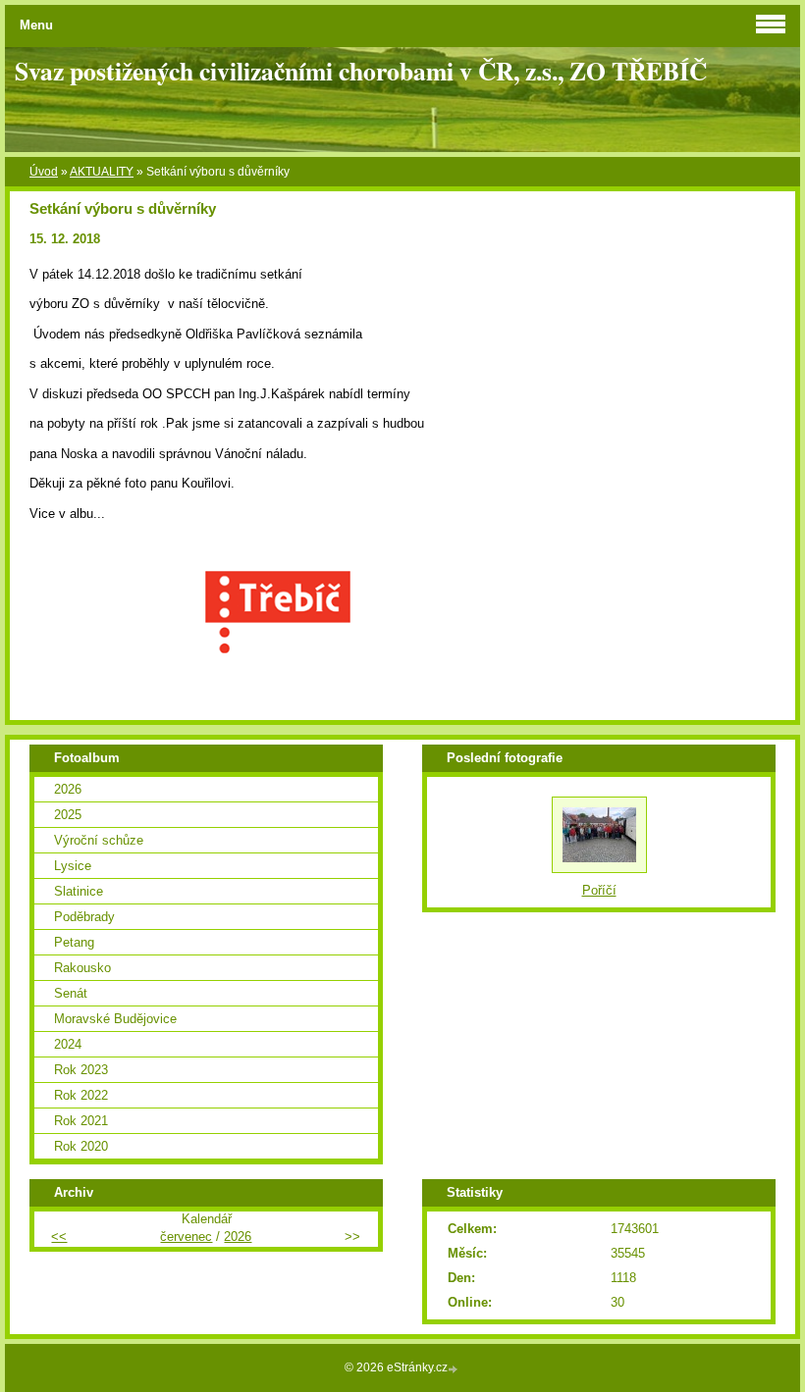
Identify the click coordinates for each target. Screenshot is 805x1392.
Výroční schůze (98, 840)
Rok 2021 (81, 1120)
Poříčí (599, 890)
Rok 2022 (81, 1095)
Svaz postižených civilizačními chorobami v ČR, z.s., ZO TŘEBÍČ (361, 70)
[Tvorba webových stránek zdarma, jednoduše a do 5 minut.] (454, 1369)
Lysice (72, 865)
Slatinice (78, 891)
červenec (186, 1236)
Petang (74, 942)
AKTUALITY (102, 172)
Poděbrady (84, 916)
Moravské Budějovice (115, 1018)
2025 (67, 814)
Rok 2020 (81, 1146)
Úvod (43, 172)
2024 (67, 1044)
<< (59, 1236)
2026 (67, 789)
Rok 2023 (81, 1069)
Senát (70, 993)
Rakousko (82, 967)
